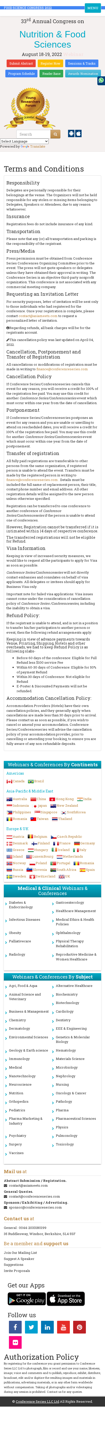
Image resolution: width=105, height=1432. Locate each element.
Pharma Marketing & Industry (26, 1121)
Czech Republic (69, 836)
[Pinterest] (79, 1328)
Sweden (19, 876)
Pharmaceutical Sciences (76, 1118)
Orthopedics (19, 1101)
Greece (18, 849)
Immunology (19, 1058)
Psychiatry (17, 1135)
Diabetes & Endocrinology (21, 905)
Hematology (66, 1050)
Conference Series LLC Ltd (37, 1401)
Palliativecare (20, 941)
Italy (82, 849)
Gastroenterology (70, 902)
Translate (37, 146)
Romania (20, 818)
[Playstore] (71, 133)
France (65, 843)
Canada (18, 781)
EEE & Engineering (71, 1028)
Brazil (39, 781)
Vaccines (16, 1153)
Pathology (64, 1101)
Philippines (22, 812)
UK (67, 876)
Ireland (64, 849)
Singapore (49, 812)
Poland (41, 863)
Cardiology (65, 1011)
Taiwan (42, 818)
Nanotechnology (22, 1076)
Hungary (41, 849)
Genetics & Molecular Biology (73, 1039)
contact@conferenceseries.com (34, 1196)
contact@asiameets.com (38, 316)
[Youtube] (63, 1328)
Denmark (20, 843)
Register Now (50, 63)
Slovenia (40, 869)
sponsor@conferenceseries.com (35, 1207)
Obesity (15, 932)
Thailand (65, 818)
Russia (18, 869)
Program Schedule (21, 74)
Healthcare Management (76, 911)
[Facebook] (15, 1328)
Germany (87, 843)
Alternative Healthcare (74, 985)
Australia (20, 799)
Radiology (17, 954)
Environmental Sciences (28, 1037)
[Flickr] (15, 1343)
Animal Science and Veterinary (25, 996)
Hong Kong (65, 799)
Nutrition (16, 1093)
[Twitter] (31, 1328)
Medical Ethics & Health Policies (75, 922)
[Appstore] (78, 133)
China (41, 799)
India (87, 799)
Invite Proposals (17, 1270)
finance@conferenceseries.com (62, 369)
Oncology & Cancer (71, 1093)
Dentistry (63, 1020)
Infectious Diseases (24, 919)
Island (18, 856)
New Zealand (67, 805)
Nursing (62, 1084)
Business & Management (29, 1011)
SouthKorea (76, 812)
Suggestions (13, 1264)
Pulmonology (66, 1135)
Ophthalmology (68, 932)
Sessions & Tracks (82, 63)
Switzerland (45, 876)
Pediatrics (17, 1110)
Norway (19, 863)
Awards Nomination (83, 74)
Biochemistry (67, 994)
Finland (44, 843)
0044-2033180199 (32, 1227)
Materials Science (70, 1058)
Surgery (15, 1144)
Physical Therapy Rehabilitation (70, 943)
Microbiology (67, 1067)
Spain (90, 869)
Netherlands (73, 856)
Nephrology (65, 1076)
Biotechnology (67, 1002)
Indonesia (21, 805)
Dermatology (19, 1028)
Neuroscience (20, 1084)
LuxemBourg (42, 856)
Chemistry (17, 1020)
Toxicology (65, 1144)
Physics (62, 1127)
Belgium (40, 836)
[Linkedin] (47, 1328)
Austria (18, 836)
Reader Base (51, 74)
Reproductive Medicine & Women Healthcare (76, 956)
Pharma (62, 1110)
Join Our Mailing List (20, 1252)
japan (42, 805)
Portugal (63, 863)
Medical (15, 1067)
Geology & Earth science (28, 1050)
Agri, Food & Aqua (23, 985)
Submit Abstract (21, 63)
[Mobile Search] (55, 134)
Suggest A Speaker (19, 1258)
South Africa (66, 869)
